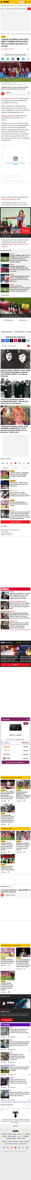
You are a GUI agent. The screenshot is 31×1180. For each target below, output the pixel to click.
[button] (28, 49)
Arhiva (5, 1143)
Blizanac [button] (9, 1108)
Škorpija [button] (27, 1108)
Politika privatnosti (13, 1143)
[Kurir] (4, 2)
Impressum (15, 1141)
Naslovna (3, 33)
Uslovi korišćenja (23, 1143)
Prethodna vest (8, 320)
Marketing (4, 1141)
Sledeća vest (23, 320)
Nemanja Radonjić (6, 115)
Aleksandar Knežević (9, 48)
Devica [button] (19, 1108)
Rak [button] (13, 1108)
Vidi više (15, 1126)
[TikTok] (24, 340)
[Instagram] (15, 340)
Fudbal (13, 33)
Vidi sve (15, 664)
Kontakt (10, 1141)
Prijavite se (7, 1020)
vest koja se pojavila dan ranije (10, 199)
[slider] (6, 312)
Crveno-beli (5, 98)
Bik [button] (5, 1108)
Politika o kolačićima (24, 1141)
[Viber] (3, 340)
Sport (8, 33)
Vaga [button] (22, 1108)
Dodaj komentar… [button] (10, 895)
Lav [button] (15, 1108)
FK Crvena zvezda (19, 331)
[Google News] (28, 340)
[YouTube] (19, 340)
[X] (11, 340)
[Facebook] (7, 340)
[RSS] (24, 463)
